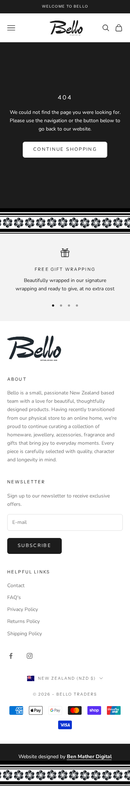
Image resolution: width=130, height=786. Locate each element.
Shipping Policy (24, 633)
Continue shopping (65, 149)
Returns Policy (23, 621)
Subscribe (34, 545)
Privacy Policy (22, 609)
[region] (65, 270)
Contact (16, 585)
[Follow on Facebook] (10, 655)
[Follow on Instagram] (29, 655)
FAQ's (14, 597)
